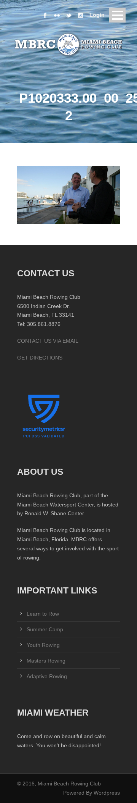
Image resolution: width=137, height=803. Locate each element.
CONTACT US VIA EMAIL (47, 341)
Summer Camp (45, 629)
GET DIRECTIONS (39, 358)
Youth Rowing (43, 645)
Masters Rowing (46, 661)
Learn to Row (43, 614)
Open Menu (117, 15)
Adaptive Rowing (47, 676)
